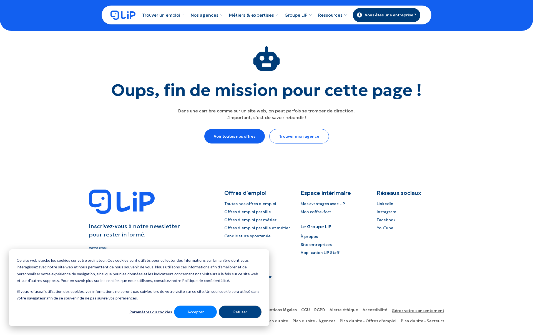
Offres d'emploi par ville (247, 211)
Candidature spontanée (247, 235)
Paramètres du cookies (150, 311)
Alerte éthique (344, 309)
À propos (309, 236)
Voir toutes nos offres (234, 136)
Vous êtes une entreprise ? (390, 14)
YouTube (385, 227)
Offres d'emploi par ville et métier (257, 227)
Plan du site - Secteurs (422, 320)
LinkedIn (385, 203)
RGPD (319, 309)
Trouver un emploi (161, 15)
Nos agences (204, 15)
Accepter (195, 311)
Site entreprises (316, 244)
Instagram (386, 211)
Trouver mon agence (299, 136)
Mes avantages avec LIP (323, 203)
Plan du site (277, 320)
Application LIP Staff (320, 252)
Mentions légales (280, 309)
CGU (305, 309)
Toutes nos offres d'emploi (250, 203)
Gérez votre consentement (418, 310)
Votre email (98, 248)
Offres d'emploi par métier (250, 219)
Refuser (240, 311)
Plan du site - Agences (314, 320)
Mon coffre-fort (316, 211)
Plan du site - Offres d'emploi (368, 320)
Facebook (386, 219)
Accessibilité (375, 309)
